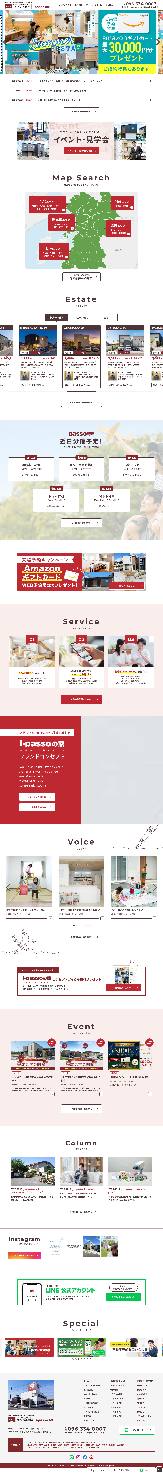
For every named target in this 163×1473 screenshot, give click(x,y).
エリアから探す (65, 5)
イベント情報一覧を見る (81, 1108)
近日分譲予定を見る (81, 522)
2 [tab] (77, 70)
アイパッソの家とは (94, 5)
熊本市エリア (118, 1398)
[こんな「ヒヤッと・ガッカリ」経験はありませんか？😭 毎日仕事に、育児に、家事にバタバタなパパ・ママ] (109, 1246)
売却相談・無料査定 (145, 1381)
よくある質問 (142, 1394)
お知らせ (140, 1412)
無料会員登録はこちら (81, 699)
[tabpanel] (81, 42)
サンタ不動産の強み (36, 807)
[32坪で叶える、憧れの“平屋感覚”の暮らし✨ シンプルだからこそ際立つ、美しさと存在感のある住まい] (91, 1246)
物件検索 (78, 5)
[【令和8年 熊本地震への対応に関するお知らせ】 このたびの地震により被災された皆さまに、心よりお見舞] (73, 1246)
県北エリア (117, 1403)
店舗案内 (109, 5)
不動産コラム (142, 1385)
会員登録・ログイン (118, 1381)
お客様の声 (141, 1390)
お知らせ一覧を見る (81, 111)
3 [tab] (80, 70)
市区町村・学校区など (81, 276)
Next (158, 41)
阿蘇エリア (117, 1416)
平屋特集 (87, 1416)
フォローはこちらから (24, 1255)
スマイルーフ (89, 1420)
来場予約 (87, 1398)
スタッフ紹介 (142, 1407)
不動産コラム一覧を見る (81, 1211)
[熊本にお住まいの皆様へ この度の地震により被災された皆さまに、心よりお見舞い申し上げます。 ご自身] (56, 1246)
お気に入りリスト (117, 1385)
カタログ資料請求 (91, 1403)
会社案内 (141, 1398)
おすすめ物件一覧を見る (81, 402)
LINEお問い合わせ (139, 1430)
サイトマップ (142, 1420)
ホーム (86, 1381)
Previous (4, 41)
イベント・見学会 (90, 1394)
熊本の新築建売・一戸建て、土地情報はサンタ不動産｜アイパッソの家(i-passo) (27, 5)
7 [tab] (90, 1359)
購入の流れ (88, 1390)
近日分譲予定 (89, 1407)
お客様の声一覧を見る (81, 937)
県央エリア (117, 1407)
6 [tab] (89, 70)
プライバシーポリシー (146, 1416)
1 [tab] (74, 70)
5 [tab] (86, 70)
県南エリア (117, 1412)
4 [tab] (83, 70)
